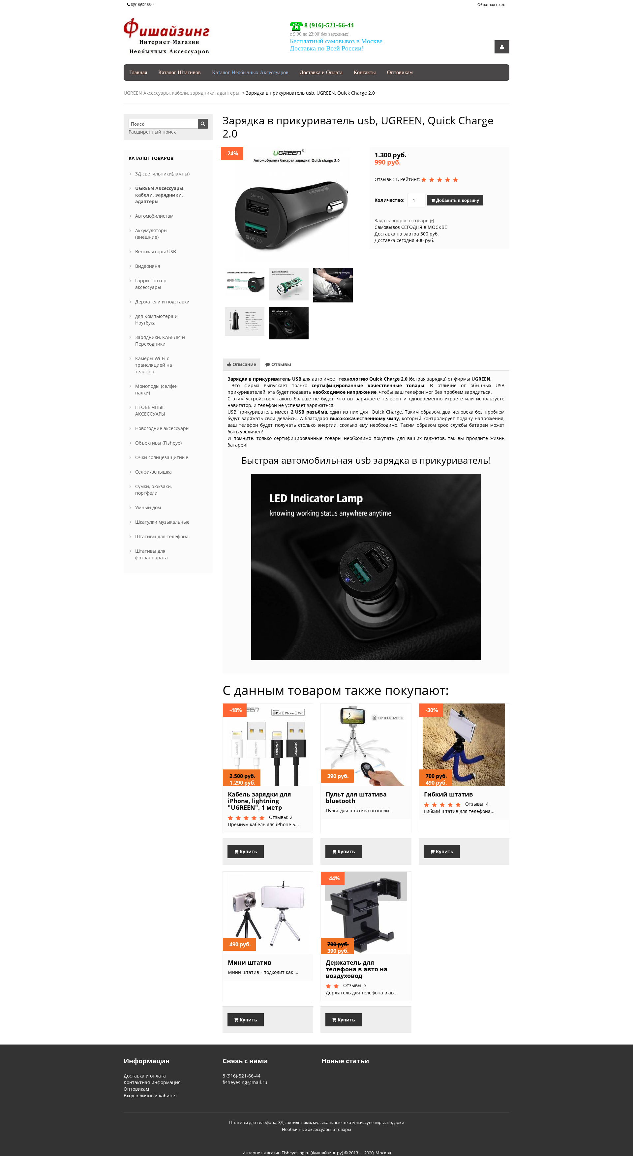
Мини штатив (250, 962)
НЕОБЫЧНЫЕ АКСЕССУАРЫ (150, 410)
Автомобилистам (154, 216)
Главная (138, 72)
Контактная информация (152, 1082)
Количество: (390, 200)
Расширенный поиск (152, 132)
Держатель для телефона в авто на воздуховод (356, 969)
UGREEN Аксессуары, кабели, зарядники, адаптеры (181, 93)
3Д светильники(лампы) (162, 174)
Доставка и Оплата (321, 72)
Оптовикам (400, 72)
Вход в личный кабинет (150, 1095)
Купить (247, 851)
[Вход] (502, 46)
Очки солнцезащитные (161, 457)
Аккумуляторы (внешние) (151, 233)
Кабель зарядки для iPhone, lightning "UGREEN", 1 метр (259, 800)
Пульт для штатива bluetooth (356, 797)
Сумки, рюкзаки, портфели (153, 489)
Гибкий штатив (448, 794)
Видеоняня (147, 266)
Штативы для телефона (162, 536)
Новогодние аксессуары (162, 428)
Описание (243, 364)
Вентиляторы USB (155, 251)
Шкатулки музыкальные (162, 522)
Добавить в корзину (457, 200)
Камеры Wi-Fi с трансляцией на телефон (153, 365)
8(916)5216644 (142, 4)
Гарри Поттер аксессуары (150, 283)
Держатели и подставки (162, 301)
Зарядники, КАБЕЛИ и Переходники (160, 340)
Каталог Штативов (179, 72)
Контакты (365, 72)
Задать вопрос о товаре (402, 220)
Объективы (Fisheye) (158, 443)
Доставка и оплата (145, 1076)
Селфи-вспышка (153, 472)
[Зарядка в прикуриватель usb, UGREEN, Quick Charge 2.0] (292, 204)
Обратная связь (491, 4)
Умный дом (148, 507)
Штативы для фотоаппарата (151, 554)
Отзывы (280, 364)
